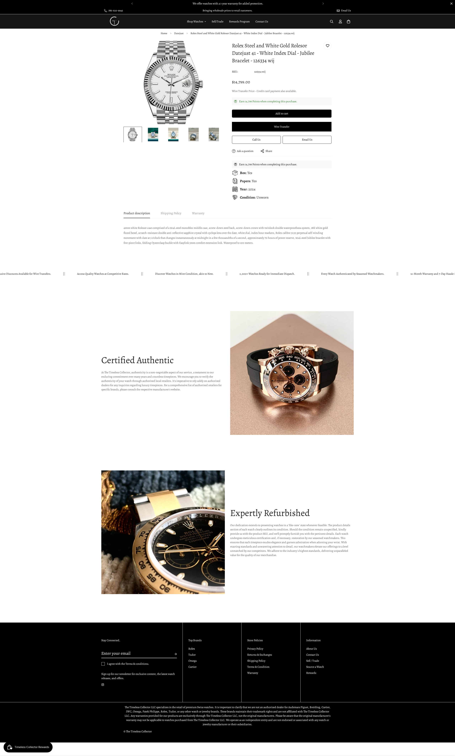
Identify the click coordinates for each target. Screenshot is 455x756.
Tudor (192, 655)
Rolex (191, 649)
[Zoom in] (216, 48)
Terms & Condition (258, 667)
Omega (192, 661)
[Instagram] (102, 684)
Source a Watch (315, 667)
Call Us (256, 140)
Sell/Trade (217, 21)
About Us (311, 649)
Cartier (192, 667)
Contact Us (261, 21)
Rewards (311, 673)
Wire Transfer (281, 126)
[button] (348, 21)
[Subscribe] (173, 654)
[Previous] (132, 3)
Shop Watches (195, 21)
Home (164, 33)
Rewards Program (239, 21)
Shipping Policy (256, 661)
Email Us (307, 140)
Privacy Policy (255, 649)
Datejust (179, 33)
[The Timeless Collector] (114, 21)
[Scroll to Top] (448, 737)
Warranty (252, 673)
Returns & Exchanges (259, 655)
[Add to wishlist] (327, 46)
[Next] (323, 3)
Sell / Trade (312, 661)
